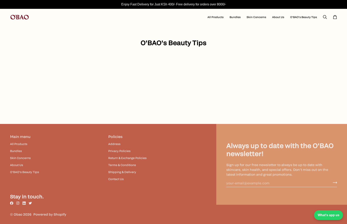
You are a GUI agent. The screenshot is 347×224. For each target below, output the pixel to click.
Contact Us (116, 179)
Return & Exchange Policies (127, 158)
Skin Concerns (20, 158)
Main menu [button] (20, 137)
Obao (18, 214)
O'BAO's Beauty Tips (24, 172)
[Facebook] (11, 203)
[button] (215, 17)
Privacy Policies (119, 151)
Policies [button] (115, 137)
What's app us (328, 215)
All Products (18, 144)
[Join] (333, 182)
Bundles (16, 151)
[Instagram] (17, 203)
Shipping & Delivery (122, 172)
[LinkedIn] (24, 203)
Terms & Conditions (122, 165)
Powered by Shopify (49, 214)
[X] (30, 203)
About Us (16, 165)
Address (114, 144)
